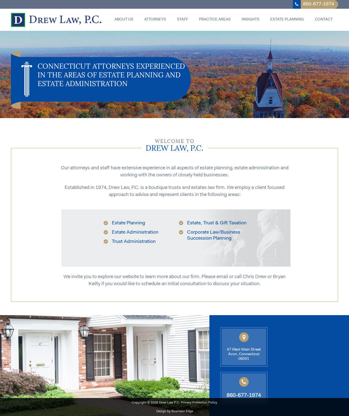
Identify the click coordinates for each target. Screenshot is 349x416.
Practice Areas (215, 20)
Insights (250, 20)
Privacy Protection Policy (199, 402)
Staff (182, 20)
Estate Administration (135, 232)
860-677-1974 (318, 4)
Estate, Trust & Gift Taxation (216, 223)
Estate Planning (287, 20)
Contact (324, 20)
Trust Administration (134, 241)
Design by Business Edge (174, 411)
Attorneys (155, 20)
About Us (124, 20)
